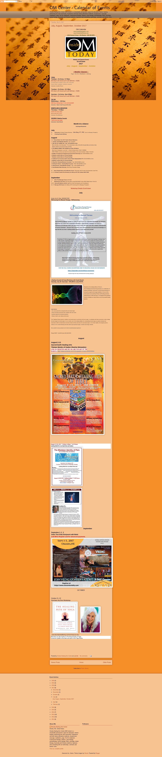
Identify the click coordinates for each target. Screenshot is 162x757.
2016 (53, 707)
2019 (53, 683)
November (56, 692)
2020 (53, 680)
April (54, 702)
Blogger (98, 753)
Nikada (86, 753)
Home (81, 662)
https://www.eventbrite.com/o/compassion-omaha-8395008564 (75, 351)
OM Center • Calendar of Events (80, 7)
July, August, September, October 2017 (68, 26)
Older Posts (107, 662)
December (56, 689)
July (54, 697)
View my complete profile (56, 748)
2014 (53, 712)
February (55, 704)
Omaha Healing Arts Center (59, 727)
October (55, 694)
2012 (53, 717)
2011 (53, 719)
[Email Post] (90, 656)
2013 (53, 714)
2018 (53, 685)
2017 (53, 687)
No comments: (84, 656)
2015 (53, 709)
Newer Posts (55, 662)
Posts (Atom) (84, 668)
